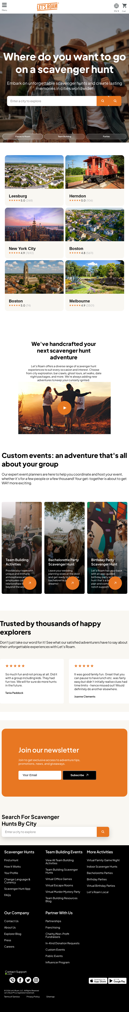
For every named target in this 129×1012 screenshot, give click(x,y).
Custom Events (55, 949)
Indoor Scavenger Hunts (102, 866)
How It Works (12, 866)
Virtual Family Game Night (103, 860)
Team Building (64, 136)
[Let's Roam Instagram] (36, 980)
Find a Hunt (11, 860)
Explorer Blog (12, 933)
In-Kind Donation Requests (62, 943)
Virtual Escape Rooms (59, 885)
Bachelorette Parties (100, 872)
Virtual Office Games (59, 878)
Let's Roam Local (98, 892)
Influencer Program (58, 962)
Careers (9, 946)
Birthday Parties (97, 879)
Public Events (54, 955)
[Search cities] (115, 101)
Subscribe (78, 775)
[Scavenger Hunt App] (98, 982)
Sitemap (50, 997)
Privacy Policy (33, 997)
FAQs (7, 895)
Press (7, 940)
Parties (106, 136)
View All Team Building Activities (60, 862)
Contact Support (16, 971)
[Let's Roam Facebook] (20, 980)
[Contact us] (12, 980)
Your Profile (11, 872)
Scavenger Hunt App (17, 888)
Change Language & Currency (17, 881)
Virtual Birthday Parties (101, 885)
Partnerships (53, 921)
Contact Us (11, 921)
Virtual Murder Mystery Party (63, 891)
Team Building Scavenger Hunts (62, 871)
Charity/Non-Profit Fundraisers (57, 935)
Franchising (53, 927)
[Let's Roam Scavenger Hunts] (47, 6)
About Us (10, 927)
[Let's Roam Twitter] (28, 980)
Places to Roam (22, 136)
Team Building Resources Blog (61, 900)
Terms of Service (12, 997)
